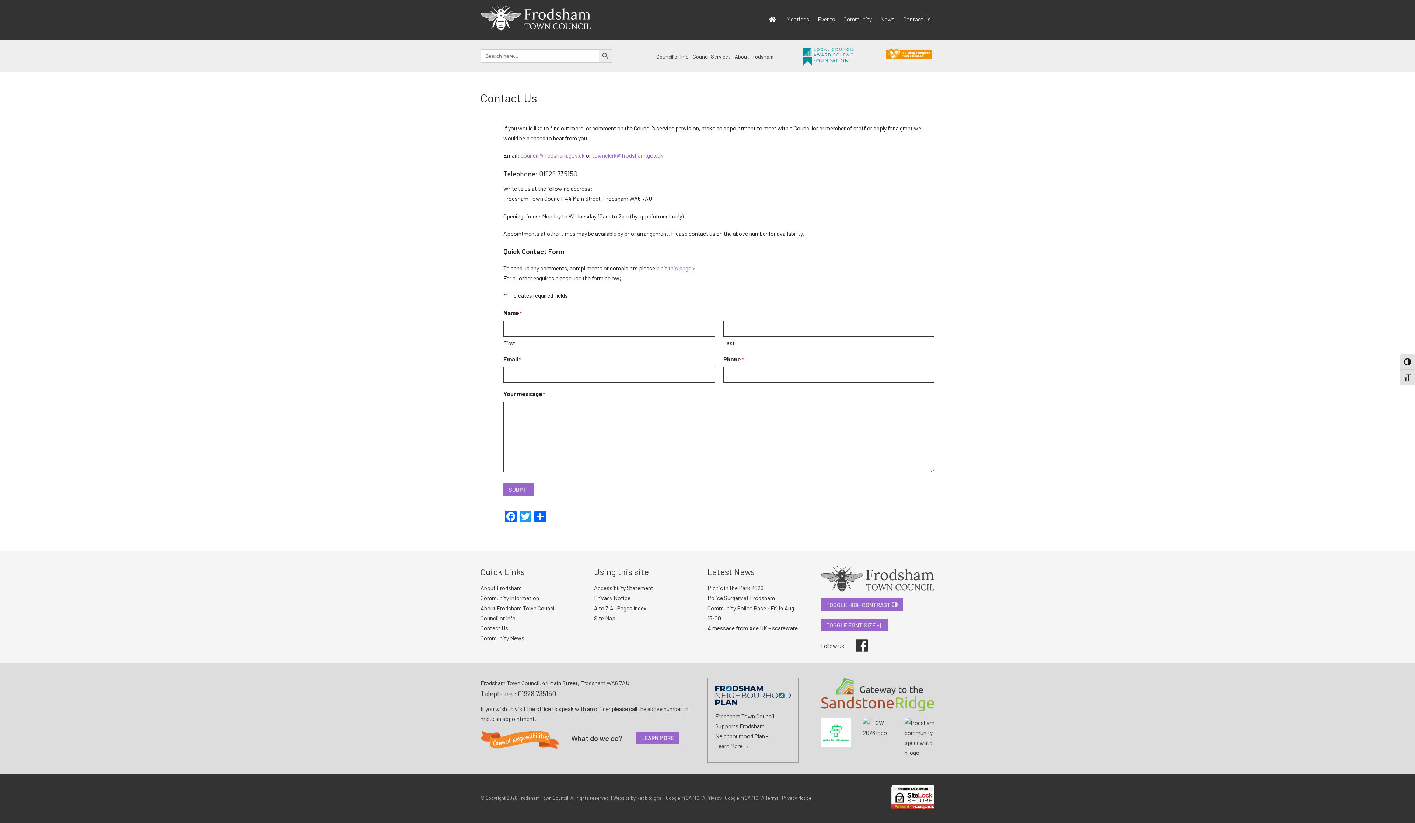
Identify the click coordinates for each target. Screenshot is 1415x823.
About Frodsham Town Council (518, 608)
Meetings (797, 18)
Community (857, 18)
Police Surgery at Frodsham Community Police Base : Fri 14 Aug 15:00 (751, 607)
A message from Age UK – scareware (753, 627)
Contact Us (917, 18)
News (887, 18)
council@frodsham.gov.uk (553, 155)
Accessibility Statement (623, 587)
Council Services (712, 56)
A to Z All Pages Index (620, 608)
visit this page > (675, 268)
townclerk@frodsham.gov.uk (627, 155)
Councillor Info (672, 56)
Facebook (856, 639)
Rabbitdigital (650, 798)
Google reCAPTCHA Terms (752, 798)
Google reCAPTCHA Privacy (694, 798)
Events (826, 18)
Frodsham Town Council (543, 798)
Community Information (510, 597)
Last (729, 343)
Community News (502, 637)
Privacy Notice (612, 597)
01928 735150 (537, 693)
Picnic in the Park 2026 (736, 587)
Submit (519, 489)
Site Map (604, 617)
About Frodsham (754, 56)
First (509, 343)
